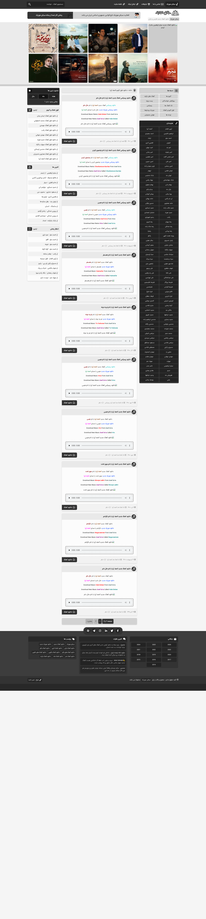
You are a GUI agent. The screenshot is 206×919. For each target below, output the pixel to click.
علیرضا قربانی (168, 287)
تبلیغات (144, 4)
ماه (43, 96)
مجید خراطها (168, 315)
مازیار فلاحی (149, 305)
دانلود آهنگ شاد (58, 656)
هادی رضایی (149, 370)
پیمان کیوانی (149, 194)
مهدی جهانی (168, 356)
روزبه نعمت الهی (168, 236)
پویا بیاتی (169, 194)
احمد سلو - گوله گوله (49, 249)
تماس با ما (156, 4)
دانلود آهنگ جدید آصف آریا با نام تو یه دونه (116, 307)
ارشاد (149, 138)
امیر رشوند (168, 152)
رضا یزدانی (168, 231)
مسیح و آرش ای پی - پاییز (47, 263)
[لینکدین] (106, 630)
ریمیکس (108, 141)
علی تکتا (168, 273)
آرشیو (35, 110)
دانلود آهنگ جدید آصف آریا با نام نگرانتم (117, 516)
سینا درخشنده (168, 259)
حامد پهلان (149, 199)
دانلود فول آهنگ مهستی (48, 125)
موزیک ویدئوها (149, 110)
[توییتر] (112, 630)
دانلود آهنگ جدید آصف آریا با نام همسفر (117, 255)
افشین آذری (149, 143)
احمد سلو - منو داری (49, 235)
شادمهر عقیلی (168, 264)
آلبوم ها (168, 96)
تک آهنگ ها (115, 141)
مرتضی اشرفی (149, 333)
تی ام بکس (168, 199)
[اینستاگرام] (100, 630)
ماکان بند (169, 310)
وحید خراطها (149, 375)
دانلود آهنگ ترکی (69, 648)
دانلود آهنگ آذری (57, 648)
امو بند (168, 147)
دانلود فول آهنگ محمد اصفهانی (45, 120)
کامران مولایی (149, 301)
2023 (169, 650)
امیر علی (168, 161)
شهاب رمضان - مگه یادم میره (46, 273)
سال (33, 96)
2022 (154, 650)
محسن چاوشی (168, 324)
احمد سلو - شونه (50, 244)
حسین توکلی (149, 203)
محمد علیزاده (168, 329)
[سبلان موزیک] (167, 15)
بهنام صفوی (149, 185)
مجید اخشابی (149, 310)
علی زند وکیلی (149, 273)
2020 (169, 655)
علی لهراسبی (149, 278)
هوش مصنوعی (149, 115)
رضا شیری (149, 222)
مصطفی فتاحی (149, 347)
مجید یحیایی (168, 319)
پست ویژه (149, 101)
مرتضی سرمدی (149, 338)
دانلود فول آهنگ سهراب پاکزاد (46, 144)
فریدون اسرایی (168, 301)
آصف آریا (122, 141)
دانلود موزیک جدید (45, 644)
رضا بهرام (169, 222)
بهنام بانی (168, 185)
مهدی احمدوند (149, 352)
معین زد (168, 352)
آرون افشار (168, 129)
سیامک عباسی (168, 254)
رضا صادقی (168, 226)
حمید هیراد (168, 212)
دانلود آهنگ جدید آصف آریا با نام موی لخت (116, 464)
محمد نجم (168, 333)
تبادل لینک (131, 4)
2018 (138, 655)
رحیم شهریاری (149, 217)
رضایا (149, 231)
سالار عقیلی (149, 240)
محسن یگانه (149, 324)
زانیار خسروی (168, 240)
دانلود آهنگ (68, 141)
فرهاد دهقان (149, 296)
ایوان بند (168, 175)
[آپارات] (88, 630)
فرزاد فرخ (149, 291)
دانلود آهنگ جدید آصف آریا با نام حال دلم (116, 569)
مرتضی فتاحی (168, 343)
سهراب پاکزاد (169, 250)
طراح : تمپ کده (34, 680)
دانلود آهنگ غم (69, 656)
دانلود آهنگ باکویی (54, 652)
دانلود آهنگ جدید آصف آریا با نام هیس (117, 412)
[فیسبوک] (118, 630)
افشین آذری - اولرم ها (49, 197)
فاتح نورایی (168, 291)
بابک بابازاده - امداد (49, 220)
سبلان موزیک (170, 4)
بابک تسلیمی (149, 175)
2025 (154, 645)
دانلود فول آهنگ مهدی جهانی (46, 135)
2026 (169, 645)
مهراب (169, 361)
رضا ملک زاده (149, 226)
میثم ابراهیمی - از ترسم (48, 173)
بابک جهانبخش (168, 180)
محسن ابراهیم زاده (149, 319)
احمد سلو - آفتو (51, 239)
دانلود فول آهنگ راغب (48, 130)
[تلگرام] (94, 630)
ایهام (149, 171)
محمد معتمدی (149, 329)
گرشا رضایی (168, 305)
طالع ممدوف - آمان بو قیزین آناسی (44, 178)
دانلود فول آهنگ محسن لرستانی (45, 149)
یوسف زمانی (149, 380)
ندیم (168, 370)
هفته (53, 96)
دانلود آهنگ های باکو (68, 652)
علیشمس (149, 287)
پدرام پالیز (149, 189)
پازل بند (168, 189)
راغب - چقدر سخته (49, 254)
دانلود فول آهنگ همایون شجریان (44, 154)
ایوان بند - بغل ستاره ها (48, 201)
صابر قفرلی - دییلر (50, 182)
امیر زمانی (149, 152)
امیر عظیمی (149, 157)
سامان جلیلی (168, 245)
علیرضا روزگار (169, 282)
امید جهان (149, 147)
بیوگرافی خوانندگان (168, 101)
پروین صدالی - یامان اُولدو (47, 211)
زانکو (149, 236)
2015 (138, 660)
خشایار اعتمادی (149, 212)
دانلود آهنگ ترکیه (45, 656)
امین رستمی (169, 166)
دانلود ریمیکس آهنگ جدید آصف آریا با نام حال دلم (113, 98)
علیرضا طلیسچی (149, 282)
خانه (130, 90)
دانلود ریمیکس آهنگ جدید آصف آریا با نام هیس (114, 202)
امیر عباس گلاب (169, 157)
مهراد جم (149, 361)
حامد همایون (168, 203)
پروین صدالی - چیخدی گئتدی (46, 216)
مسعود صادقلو (149, 343)
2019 (154, 655)
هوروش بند (168, 375)
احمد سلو (169, 138)
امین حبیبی (149, 161)
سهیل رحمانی (149, 250)
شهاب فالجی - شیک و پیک (47, 268)
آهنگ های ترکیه (149, 96)
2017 (169, 660)
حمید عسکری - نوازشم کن (47, 187)
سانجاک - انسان (50, 206)
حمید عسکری (149, 208)
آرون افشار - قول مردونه (48, 258)
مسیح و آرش (168, 347)
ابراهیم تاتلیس (168, 133)
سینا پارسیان (149, 254)
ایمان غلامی (169, 171)
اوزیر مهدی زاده (149, 166)
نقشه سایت (118, 4)
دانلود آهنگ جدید (59, 644)
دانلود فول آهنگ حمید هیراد (46, 140)
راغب (168, 217)
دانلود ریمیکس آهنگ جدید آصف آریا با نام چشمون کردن (111, 150)
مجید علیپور (149, 315)
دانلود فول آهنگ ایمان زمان (46, 116)
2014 (154, 665)
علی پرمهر (149, 268)
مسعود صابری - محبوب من (46, 192)
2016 (154, 660)
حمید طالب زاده (168, 208)
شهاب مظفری (168, 268)
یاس (168, 380)
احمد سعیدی (149, 133)
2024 (138, 645)
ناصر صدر (149, 366)
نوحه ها (168, 115)
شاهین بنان (149, 264)
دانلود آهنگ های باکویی (39, 652)
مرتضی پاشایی (168, 338)
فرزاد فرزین (168, 296)
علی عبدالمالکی (168, 278)
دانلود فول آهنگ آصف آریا (47, 159)
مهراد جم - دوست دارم (48, 278)
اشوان (168, 143)
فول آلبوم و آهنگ (168, 110)
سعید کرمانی (149, 245)
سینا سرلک (149, 259)
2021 (138, 650)
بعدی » (89, 621)
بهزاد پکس (149, 180)
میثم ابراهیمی (168, 366)
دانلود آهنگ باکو (44, 648)
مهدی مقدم (149, 356)
